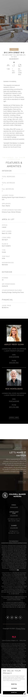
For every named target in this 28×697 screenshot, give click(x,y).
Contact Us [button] (22, 481)
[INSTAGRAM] (11, 617)
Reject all (14, 684)
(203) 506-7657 (14, 362)
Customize (14, 688)
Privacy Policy (20, 628)
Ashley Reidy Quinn (14, 344)
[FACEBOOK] (7, 617)
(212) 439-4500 (14, 515)
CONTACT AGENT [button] (14, 417)
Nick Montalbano (14, 389)
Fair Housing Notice (13, 541)
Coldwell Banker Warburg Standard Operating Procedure (14, 543)
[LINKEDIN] (16, 617)
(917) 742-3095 (14, 407)
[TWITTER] (20, 617)
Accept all (14, 692)
